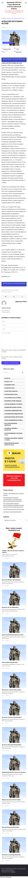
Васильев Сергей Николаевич (11, 689)
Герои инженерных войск (13, 420)
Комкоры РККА (9, 388)
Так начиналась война (12, 397)
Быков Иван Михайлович (10, 662)
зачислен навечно (7, 292)
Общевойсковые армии (12, 407)
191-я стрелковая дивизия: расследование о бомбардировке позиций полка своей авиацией (13, 505)
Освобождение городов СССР (13, 434)
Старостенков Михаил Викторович (13, 509)
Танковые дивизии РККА (13, 410)
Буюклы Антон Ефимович (10, 607)
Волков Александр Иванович (11, 854)
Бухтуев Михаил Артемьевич (11, 580)
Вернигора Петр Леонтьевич (11, 799)
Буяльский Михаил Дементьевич (12, 634)
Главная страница (6, 18)
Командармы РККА (11, 394)
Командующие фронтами (13, 417)
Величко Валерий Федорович (11, 744)
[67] (14, 285)
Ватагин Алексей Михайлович (12, 717)
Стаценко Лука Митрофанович (12, 511)
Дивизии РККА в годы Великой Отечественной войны (14, 5)
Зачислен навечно (8, 42)
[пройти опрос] (14, 61)
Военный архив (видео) (12, 401)
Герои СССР (8, 381)
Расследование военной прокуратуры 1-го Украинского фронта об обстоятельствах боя (12, 499)
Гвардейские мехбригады (13, 413)
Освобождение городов (13, 404)
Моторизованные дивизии (10, 424)
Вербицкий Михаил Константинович (13, 772)
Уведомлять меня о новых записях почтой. (11, 357)
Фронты (7, 378)
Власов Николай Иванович (10, 827)
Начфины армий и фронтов (10, 429)
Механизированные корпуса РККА (11, 444)
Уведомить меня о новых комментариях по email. (13, 350)
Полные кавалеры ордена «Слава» (13, 439)
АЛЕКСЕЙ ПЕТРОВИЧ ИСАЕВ (10, 290)
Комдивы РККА (9, 384)
